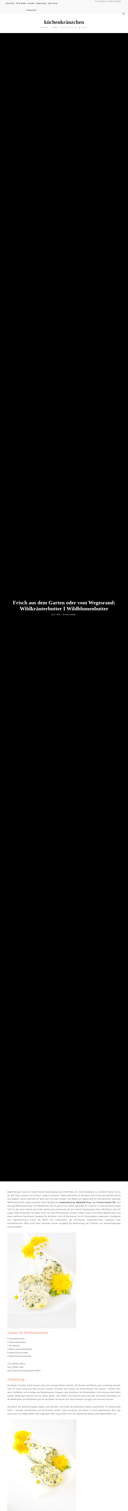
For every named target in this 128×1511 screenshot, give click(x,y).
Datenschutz (41, 3)
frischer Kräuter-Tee (106, 1202)
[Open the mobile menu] (124, 13)
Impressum (31, 10)
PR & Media (21, 3)
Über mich (9, 3)
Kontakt (31, 3)
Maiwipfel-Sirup (83, 1202)
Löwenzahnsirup (67, 1202)
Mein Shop (52, 3)
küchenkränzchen (64, 22)
